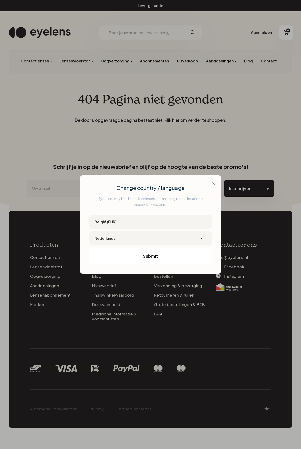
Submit (150, 256)
